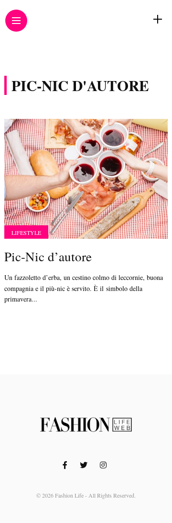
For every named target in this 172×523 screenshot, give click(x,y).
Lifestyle (26, 232)
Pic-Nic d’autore (48, 256)
